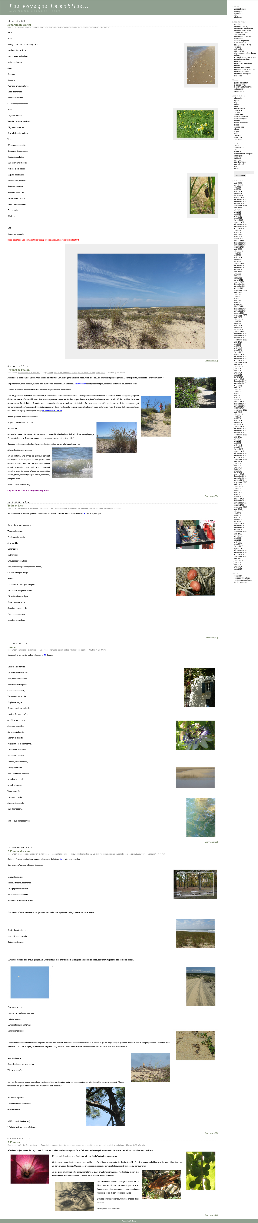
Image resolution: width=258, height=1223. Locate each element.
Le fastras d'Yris (240, 85)
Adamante (238, 98)
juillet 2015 (238, 439)
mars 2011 (238, 544)
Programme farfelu (19, 24)
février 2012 (238, 521)
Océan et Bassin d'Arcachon (245, 57)
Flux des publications (242, 578)
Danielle (237, 121)
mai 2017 (237, 394)
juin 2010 (237, 563)
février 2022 (238, 280)
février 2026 (238, 195)
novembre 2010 (240, 552)
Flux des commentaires (243, 580)
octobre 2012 (239, 505)
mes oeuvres (239, 51)
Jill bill (236, 143)
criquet (55, 1145)
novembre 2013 (240, 478)
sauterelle (120, 854)
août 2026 (238, 183)
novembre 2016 (240, 406)
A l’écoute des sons (18, 851)
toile (99, 508)
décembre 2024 (240, 224)
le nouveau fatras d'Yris (243, 87)
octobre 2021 (239, 288)
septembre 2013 (240, 482)
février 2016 (238, 424)
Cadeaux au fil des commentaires (241, 33)
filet (78, 508)
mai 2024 (237, 233)
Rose (235, 166)
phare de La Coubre (86, 373)
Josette (236, 145)
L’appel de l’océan (18, 369)
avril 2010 (238, 567)
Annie (236, 106)
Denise (236, 125)
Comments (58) (211, 842)
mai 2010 (237, 565)
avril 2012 (238, 517)
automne (59, 854)
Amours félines (240, 9)
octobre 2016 (239, 408)
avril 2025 (238, 216)
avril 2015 (238, 445)
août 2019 (238, 342)
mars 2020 (238, 327)
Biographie (238, 11)
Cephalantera (239, 115)
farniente (67, 1145)
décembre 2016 (240, 404)
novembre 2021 (240, 286)
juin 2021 (237, 296)
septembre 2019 (240, 340)
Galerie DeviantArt (241, 83)
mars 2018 (238, 375)
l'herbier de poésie (241, 41)
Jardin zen (238, 137)
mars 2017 (238, 398)
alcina (236, 100)
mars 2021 (238, 303)
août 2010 (238, 559)
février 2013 (238, 497)
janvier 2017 (239, 402)
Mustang (237, 158)
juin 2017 (237, 391)
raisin (91, 1145)
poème (74, 27)
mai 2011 (237, 540)
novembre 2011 (240, 528)
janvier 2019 (239, 354)
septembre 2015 (240, 435)
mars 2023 (238, 259)
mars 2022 (238, 278)
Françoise (237, 135)
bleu (55, 373)
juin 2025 (237, 212)
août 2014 (238, 462)
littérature (237, 47)
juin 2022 (237, 274)
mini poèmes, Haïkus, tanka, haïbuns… (245, 54)
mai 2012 (237, 515)
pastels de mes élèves (243, 63)
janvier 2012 (239, 523)
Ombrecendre (239, 89)
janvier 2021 (239, 307)
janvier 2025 (239, 222)
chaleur (49, 1145)
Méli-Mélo (238, 49)
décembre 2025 (240, 199)
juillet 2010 (238, 561)
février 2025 (238, 220)
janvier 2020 (239, 332)
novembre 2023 (240, 245)
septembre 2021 (240, 290)
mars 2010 (238, 569)
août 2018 (238, 365)
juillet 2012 (238, 511)
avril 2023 (238, 257)
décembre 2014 (240, 453)
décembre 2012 (240, 501)
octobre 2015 (239, 433)
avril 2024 (238, 235)
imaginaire (48, 27)
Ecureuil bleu (239, 127)
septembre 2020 (240, 315)
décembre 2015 (240, 429)
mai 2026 (237, 189)
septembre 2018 (240, 363)
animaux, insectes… (242, 26)
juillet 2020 (238, 319)
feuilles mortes (83, 854)
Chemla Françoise (241, 119)
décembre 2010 (240, 550)
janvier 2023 (239, 264)
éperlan (63, 508)
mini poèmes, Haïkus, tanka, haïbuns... (33, 854)
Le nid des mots (240, 43)
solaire (105, 1145)
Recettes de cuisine (241, 72)
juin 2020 (237, 321)
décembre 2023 (240, 243)
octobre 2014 (239, 458)
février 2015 (238, 449)
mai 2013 (237, 490)
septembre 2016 (240, 410)
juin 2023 (237, 253)
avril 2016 (238, 420)
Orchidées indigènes (242, 59)
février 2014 (238, 472)
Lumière (12, 647)
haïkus (92, 854)
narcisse (67, 27)
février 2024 (238, 239)
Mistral (60, 27)
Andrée (236, 104)
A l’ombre (13, 1142)
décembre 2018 (240, 356)
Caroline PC (238, 110)
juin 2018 (237, 369)
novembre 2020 (240, 311)
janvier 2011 (239, 548)
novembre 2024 (240, 226)
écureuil (72, 854)
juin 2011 (237, 538)
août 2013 (238, 484)
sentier (127, 854)
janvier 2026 (239, 197)
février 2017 (238, 400)
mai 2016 (237, 418)
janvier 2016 (239, 427)
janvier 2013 (239, 499)
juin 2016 (237, 416)
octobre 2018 (239, 360)
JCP (235, 141)
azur (52, 508)
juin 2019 (237, 344)
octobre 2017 (239, 385)
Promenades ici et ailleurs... (29, 373)
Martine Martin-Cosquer (243, 154)
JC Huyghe (238, 139)
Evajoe (236, 131)
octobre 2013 (239, 480)
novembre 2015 (240, 431)
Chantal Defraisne (241, 117)
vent (143, 854)
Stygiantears (239, 91)
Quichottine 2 (239, 164)
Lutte (235, 15)
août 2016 (238, 412)
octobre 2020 (239, 313)
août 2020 (238, 317)
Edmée (236, 129)
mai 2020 (237, 323)
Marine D (237, 152)
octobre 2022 (239, 270)
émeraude (67, 373)
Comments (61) (211, 1133)
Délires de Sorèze (241, 123)
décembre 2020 (240, 309)
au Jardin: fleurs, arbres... (28, 1145)
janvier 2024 (239, 241)
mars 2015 (238, 447)
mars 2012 (238, 519)
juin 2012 (237, 513)
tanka (138, 854)
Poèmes (21, 27)
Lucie (236, 150)
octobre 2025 (239, 204)
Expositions (238, 13)
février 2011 (238, 546)
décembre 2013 (240, 476)
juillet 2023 (238, 251)
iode (74, 1145)
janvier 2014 (239, 474)
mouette (84, 508)
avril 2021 (238, 301)
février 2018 (238, 377)
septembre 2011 (240, 532)
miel (55, 27)
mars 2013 (238, 495)
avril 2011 (238, 542)
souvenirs (93, 508)
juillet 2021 (238, 294)
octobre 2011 (239, 530)
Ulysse (236, 168)
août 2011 (238, 534)
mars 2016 (238, 422)
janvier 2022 (239, 282)
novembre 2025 (240, 202)
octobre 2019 (239, 338)
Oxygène (237, 160)
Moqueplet (238, 156)
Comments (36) (211, 496)
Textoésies (238, 76)
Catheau (237, 112)
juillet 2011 (238, 536)
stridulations (119, 1145)
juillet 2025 (238, 210)
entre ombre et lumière (27, 508)
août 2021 (238, 292)
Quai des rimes (240, 162)
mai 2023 (237, 255)
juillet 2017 (238, 389)
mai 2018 (237, 371)
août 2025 (238, 208)
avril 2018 (238, 373)
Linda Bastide (239, 148)
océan (74, 373)
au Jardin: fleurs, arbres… (244, 30)
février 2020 (238, 329)
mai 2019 (237, 346)
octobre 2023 (239, 247)
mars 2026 (238, 193)
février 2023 (238, 261)
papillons (237, 61)
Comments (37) (211, 637)
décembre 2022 (240, 265)
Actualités (237, 24)
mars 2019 (238, 350)
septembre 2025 (240, 206)
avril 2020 (238, 325)
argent (50, 373)
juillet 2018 (238, 367)
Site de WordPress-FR (242, 582)
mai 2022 (237, 276)
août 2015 (238, 437)
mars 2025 (238, 218)
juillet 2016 (238, 414)
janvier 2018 (239, 379)
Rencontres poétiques (242, 74)
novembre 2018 (240, 358)
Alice (236, 102)
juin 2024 (237, 230)
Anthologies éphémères (243, 28)
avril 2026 (238, 191)
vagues (86, 27)
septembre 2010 (240, 557)
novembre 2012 (240, 503)
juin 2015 (237, 441)
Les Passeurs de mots (242, 45)
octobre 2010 (239, 554)
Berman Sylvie (239, 108)
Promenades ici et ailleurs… (245, 70)
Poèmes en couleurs (242, 68)
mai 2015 (237, 443)
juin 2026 (237, 187)
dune (41, 27)
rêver (96, 1145)
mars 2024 (238, 237)
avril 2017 (238, 396)
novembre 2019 (240, 336)
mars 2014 (238, 470)
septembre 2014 (240, 459)
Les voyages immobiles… (49, 6)
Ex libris (237, 133)
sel (100, 1145)
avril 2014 (238, 468)
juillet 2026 (238, 185)
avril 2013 (238, 493)
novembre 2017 (240, 383)
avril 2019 (238, 348)
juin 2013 (237, 488)
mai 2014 (237, 466)
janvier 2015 (239, 451)
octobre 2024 (239, 228)
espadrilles (72, 508)
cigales (35, 27)
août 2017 (238, 387)
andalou (46, 508)
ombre (85, 1145)
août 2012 (238, 509)
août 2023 (238, 249)
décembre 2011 (240, 526)
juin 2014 (237, 464)
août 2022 (238, 272)
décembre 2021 (240, 284)
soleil (103, 373)
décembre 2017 (240, 381)
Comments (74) (211, 1215)
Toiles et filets (15, 505)
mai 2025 (237, 214)
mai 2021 (237, 299)
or (79, 650)
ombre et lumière (70, 650)
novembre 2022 (240, 268)
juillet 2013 (238, 486)
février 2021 (238, 305)
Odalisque (238, 17)
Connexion (238, 576)
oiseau (112, 854)
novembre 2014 (240, 455)
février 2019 (238, 352)
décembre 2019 (240, 334)
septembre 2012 (240, 507)
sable (80, 27)
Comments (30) (211, 360)
